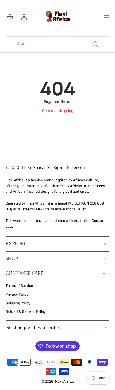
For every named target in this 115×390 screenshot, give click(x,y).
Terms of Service (19, 286)
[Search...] (95, 44)
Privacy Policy (17, 294)
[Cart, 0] (12, 16)
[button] (106, 16)
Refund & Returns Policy (26, 312)
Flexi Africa (64, 381)
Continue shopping (57, 110)
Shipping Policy (18, 303)
